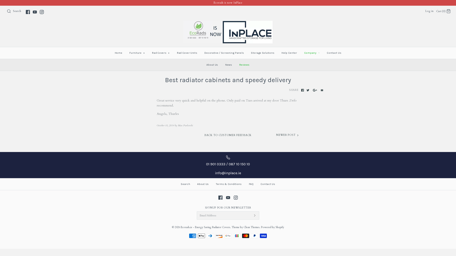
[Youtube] (35, 12)
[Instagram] (42, 12)
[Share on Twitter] (308, 90)
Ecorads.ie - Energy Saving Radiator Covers (205, 227)
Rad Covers (161, 52)
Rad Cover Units (187, 52)
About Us (212, 64)
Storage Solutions (262, 52)
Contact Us (334, 52)
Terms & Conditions (229, 184)
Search (17, 11)
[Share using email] (322, 90)
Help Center (289, 52)
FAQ (251, 184)
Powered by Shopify (272, 227)
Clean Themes (252, 227)
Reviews (244, 64)
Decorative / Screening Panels (224, 52)
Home (118, 52)
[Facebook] (28, 12)
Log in (429, 11)
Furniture (137, 52)
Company (312, 52)
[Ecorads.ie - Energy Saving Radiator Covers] (228, 23)
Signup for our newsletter (228, 207)
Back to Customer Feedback (228, 135)
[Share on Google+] (315, 90)
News (228, 64)
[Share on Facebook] (302, 90)
